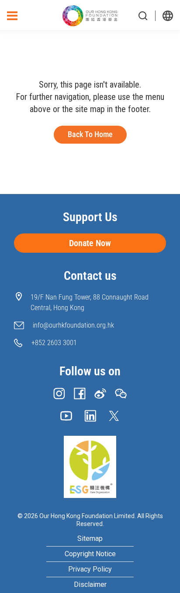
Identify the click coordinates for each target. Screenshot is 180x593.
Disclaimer (90, 585)
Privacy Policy (90, 569)
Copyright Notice (90, 554)
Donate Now (90, 243)
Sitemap (90, 539)
